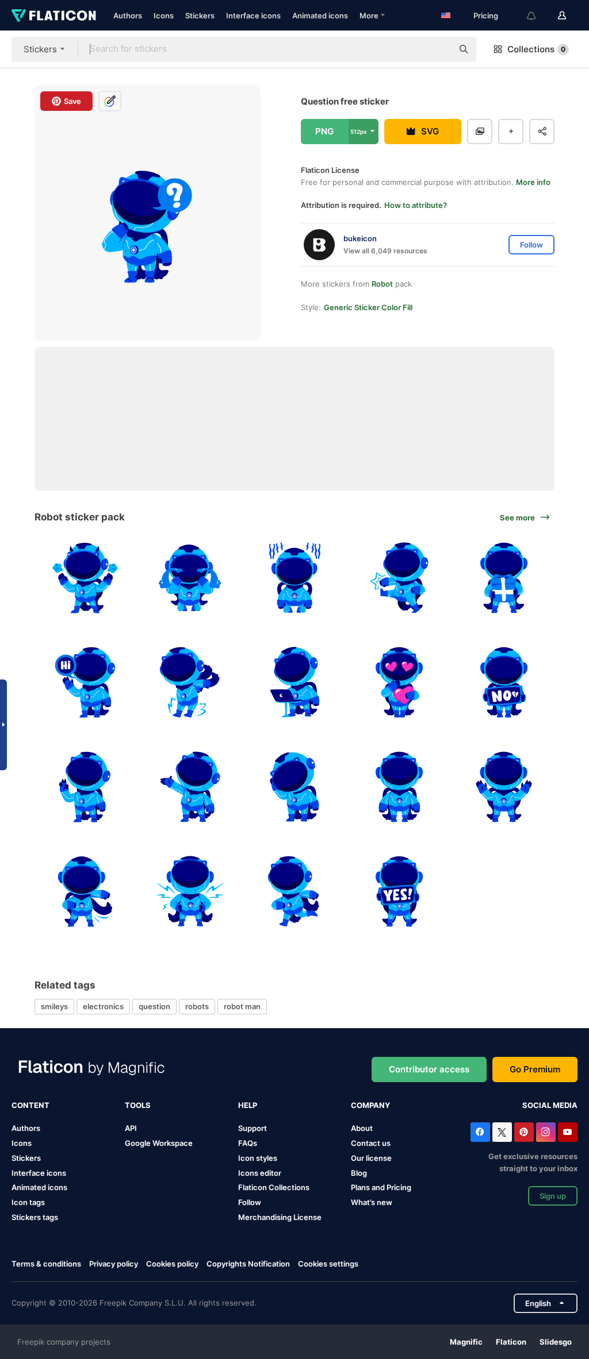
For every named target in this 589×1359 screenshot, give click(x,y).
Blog (359, 1172)
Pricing (485, 15)
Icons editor (259, 1172)
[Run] (294, 891)
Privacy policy (113, 1263)
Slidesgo (556, 1341)
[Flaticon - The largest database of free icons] (54, 15)
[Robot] (294, 787)
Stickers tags (35, 1217)
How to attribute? (415, 205)
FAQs (247, 1143)
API (131, 1128)
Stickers (200, 15)
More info (533, 182)
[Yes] (399, 891)
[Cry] (190, 578)
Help (247, 1105)
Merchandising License (280, 1217)
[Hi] (85, 682)
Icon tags (28, 1202)
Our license (371, 1158)
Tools (138, 1105)
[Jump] (190, 682)
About (362, 1128)
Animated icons (320, 15)
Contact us (371, 1143)
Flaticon (511, 1341)
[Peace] (85, 787)
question (154, 1006)
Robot (382, 283)
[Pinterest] (524, 1132)
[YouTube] (567, 1132)
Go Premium (535, 1069)
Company (370, 1105)
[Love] (399, 682)
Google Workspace (159, 1143)
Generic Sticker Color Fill (368, 307)
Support (252, 1128)
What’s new (371, 1202)
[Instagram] (546, 1132)
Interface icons (253, 15)
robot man (242, 1006)
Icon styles (257, 1158)
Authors (127, 15)
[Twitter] (502, 1132)
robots (197, 1006)
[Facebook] (480, 1132)
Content (30, 1105)
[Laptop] (294, 682)
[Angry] (85, 578)
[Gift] (503, 578)
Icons (164, 15)
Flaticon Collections (273, 1187)
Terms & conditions (46, 1263)
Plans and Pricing (381, 1187)
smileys (54, 1006)
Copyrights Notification (248, 1263)
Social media (549, 1105)
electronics (103, 1006)
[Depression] (294, 578)
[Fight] (399, 578)
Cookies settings (328, 1264)
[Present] (190, 787)
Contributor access (429, 1069)
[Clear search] (438, 49)
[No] (503, 682)
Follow (249, 1202)
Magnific (466, 1341)
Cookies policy (172, 1263)
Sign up (553, 1195)
